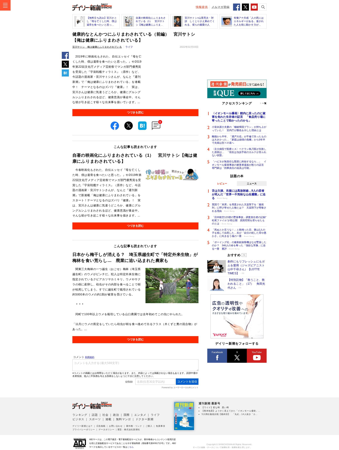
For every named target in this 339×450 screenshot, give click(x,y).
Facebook (217, 352)
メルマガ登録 (221, 6)
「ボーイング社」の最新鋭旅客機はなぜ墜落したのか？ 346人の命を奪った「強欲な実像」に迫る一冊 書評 (239, 245)
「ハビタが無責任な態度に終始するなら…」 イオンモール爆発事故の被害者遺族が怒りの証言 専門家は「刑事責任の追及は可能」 (239, 164)
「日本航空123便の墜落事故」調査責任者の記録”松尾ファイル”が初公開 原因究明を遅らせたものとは (239, 220)
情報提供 (202, 6)
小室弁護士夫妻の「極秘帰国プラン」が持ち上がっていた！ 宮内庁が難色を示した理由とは (239, 128)
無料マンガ (123, 419)
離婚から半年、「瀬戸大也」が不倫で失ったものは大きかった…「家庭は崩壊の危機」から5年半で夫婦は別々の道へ (239, 139)
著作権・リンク (134, 426)
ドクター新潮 (144, 419)
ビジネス (78, 419)
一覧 (264, 103)
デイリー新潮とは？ (82, 426)
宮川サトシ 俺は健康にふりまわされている (97, 46)
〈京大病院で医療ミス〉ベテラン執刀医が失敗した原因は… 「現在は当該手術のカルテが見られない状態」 (239, 152)
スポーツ (95, 419)
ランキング (79, 414)
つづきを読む (135, 112)
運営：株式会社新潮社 (128, 429)
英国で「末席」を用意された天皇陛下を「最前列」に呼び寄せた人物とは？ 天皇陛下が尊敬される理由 (239, 207)
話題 (95, 414)
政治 (116, 414)
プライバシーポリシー (83, 429)
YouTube (257, 352)
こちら (130, 447)
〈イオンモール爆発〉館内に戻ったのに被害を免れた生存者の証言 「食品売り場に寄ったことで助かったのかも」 (239, 117)
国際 (127, 414)
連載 (108, 419)
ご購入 (148, 426)
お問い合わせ (116, 426)
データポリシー (106, 429)
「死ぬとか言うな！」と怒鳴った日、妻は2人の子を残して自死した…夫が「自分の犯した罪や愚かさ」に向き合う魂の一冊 (239, 232)
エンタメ (140, 414)
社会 (105, 414)
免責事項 (160, 426)
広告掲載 (100, 426)
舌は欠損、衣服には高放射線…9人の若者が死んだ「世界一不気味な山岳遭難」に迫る (239, 194)
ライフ (129, 46)
